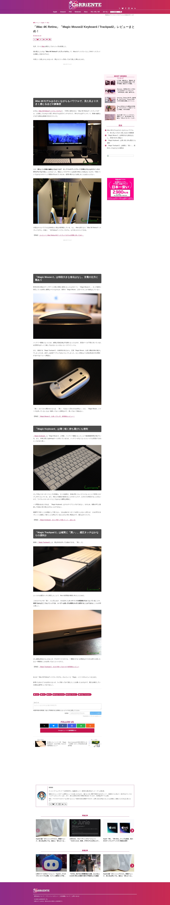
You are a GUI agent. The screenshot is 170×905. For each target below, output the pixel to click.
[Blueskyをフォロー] (122, 8)
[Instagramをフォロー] (129, 8)
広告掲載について (65, 896)
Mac (50, 694)
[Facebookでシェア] (40, 39)
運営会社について (39, 896)
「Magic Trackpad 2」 (44, 542)
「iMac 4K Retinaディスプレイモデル (49, 111)
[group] (51, 830)
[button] (121, 12)
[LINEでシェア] (47, 39)
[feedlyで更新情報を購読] (132, 8)
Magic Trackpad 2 (85, 694)
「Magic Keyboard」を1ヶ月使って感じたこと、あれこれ (57, 520)
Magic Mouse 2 (72, 694)
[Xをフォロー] (119, 8)
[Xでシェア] (34, 39)
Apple (37, 694)
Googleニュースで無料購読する (67, 730)
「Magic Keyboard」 (39, 436)
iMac (43, 46)
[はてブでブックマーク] (43, 39)
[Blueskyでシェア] (37, 39)
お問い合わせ (75, 896)
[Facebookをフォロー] (125, 8)
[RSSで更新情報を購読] (135, 8)
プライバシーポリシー (52, 896)
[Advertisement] (67, 77)
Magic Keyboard (59, 694)
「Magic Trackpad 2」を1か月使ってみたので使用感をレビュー (59, 667)
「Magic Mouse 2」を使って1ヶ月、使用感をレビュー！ (57, 416)
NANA (51, 787)
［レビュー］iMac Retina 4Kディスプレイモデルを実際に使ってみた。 (61, 235)
